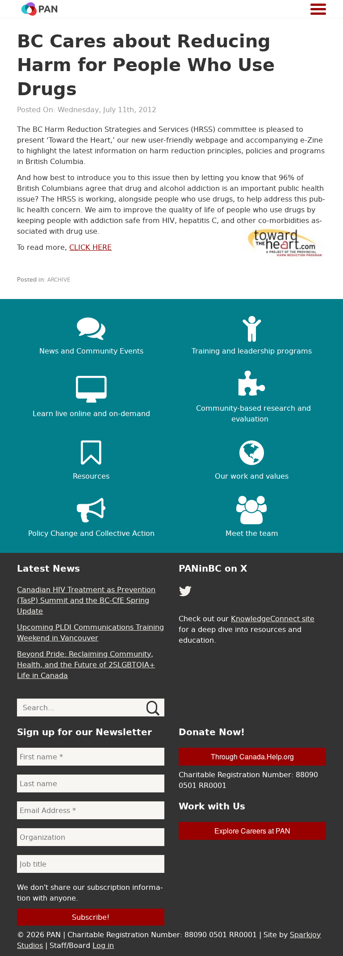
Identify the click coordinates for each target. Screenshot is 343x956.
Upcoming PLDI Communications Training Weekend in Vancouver (90, 632)
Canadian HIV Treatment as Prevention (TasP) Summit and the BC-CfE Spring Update (86, 600)
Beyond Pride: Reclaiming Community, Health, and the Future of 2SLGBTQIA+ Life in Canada (86, 665)
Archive (59, 279)
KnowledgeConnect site (272, 618)
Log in (103, 945)
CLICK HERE (90, 247)
